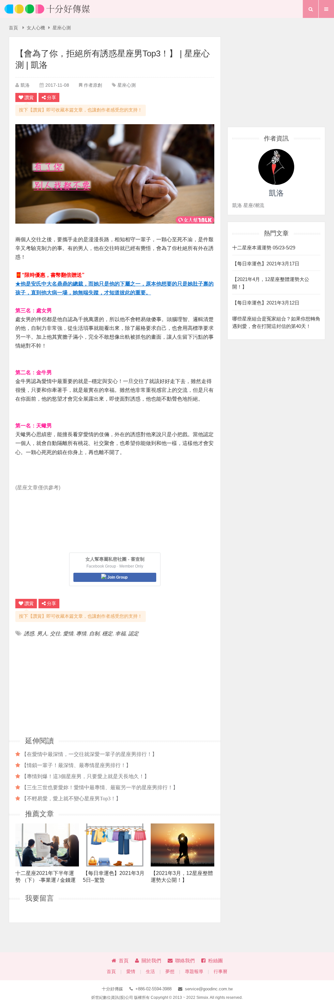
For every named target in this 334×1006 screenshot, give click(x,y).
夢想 (170, 971)
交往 (55, 633)
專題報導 (194, 971)
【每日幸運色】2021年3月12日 (265, 302)
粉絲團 (215, 960)
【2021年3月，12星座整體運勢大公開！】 (182, 876)
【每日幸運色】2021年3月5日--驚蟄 (113, 876)
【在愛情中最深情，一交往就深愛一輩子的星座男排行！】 (89, 754)
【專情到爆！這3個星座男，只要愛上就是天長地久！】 (85, 776)
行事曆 (220, 971)
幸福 (120, 633)
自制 (94, 633)
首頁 (13, 27)
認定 (133, 633)
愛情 (68, 633)
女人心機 (36, 27)
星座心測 (62, 27)
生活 (150, 971)
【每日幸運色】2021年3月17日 (265, 263)
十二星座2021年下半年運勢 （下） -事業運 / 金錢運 (45, 876)
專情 (81, 633)
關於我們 (151, 960)
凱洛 (25, 85)
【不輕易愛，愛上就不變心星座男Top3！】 (71, 798)
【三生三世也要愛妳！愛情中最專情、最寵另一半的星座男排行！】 (100, 787)
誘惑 (29, 633)
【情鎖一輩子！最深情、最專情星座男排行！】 (76, 765)
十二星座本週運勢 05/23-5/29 (263, 247)
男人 (42, 633)
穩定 (107, 633)
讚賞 (29, 97)
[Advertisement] (65, 686)
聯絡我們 (185, 960)
